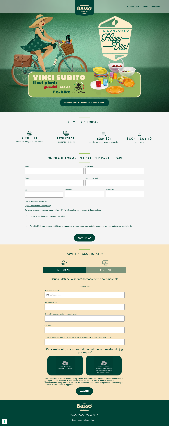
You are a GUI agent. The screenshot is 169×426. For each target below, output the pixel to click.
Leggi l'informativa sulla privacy (38, 205)
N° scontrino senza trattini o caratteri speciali (62, 314)
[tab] (64, 270)
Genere (68, 189)
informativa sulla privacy (71, 210)
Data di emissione (52, 291)
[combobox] (84, 194)
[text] (29, 139)
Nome (27, 166)
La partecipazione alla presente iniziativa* (47, 216)
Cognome (89, 166)
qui (96, 420)
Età (26, 190)
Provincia (110, 189)
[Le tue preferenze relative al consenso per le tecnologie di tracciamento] (4, 421)
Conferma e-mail (92, 178)
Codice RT (49, 325)
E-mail (28, 178)
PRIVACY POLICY (77, 415)
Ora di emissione (51, 302)
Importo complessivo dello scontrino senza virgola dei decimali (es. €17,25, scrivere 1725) (78, 337)
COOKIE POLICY (92, 415)
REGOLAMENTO (151, 6)
